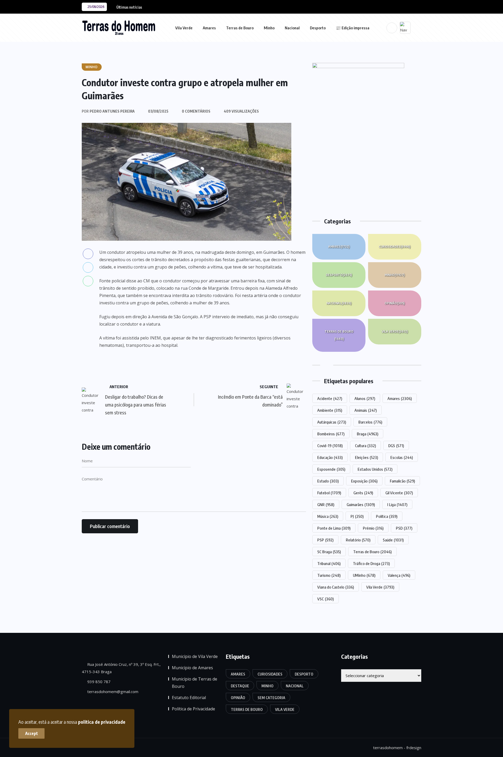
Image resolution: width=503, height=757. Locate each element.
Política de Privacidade (193, 709)
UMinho (364, 575)
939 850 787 (98, 681)
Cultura (365, 445)
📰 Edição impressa (352, 27)
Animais (365, 410)
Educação (330, 457)
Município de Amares (192, 668)
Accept (31, 733)
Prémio (373, 528)
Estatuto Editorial (189, 697)
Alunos (364, 398)
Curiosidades (394, 247)
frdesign (413, 747)
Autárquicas (331, 422)
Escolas (401, 457)
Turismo (329, 575)
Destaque (240, 686)
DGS (396, 445)
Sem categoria (271, 697)
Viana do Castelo (335, 587)
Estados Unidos (375, 469)
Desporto (318, 27)
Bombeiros (331, 433)
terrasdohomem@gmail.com (112, 691)
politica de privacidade (101, 722)
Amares (209, 27)
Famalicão (402, 481)
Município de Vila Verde (195, 656)
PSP (325, 539)
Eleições (366, 457)
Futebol (329, 492)
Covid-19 (330, 445)
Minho (269, 27)
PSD (404, 528)
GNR (325, 504)
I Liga (397, 504)
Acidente (329, 398)
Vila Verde (184, 27)
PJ (357, 516)
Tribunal (329, 563)
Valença (399, 575)
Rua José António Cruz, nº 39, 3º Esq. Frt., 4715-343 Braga (121, 668)
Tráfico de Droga (371, 563)
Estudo (328, 481)
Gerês (363, 492)
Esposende (331, 469)
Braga (367, 433)
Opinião (394, 303)
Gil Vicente (399, 492)
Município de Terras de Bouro (194, 682)
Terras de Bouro (240, 27)
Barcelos (370, 422)
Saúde (393, 539)
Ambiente (329, 410)
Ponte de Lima (334, 528)
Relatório (358, 539)
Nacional (292, 27)
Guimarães (361, 504)
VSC (325, 598)
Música (327, 516)
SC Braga (329, 551)
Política (386, 516)
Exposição (364, 481)
